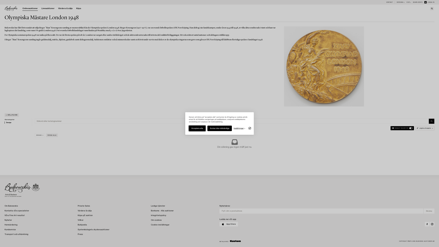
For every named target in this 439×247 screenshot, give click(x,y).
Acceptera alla (197, 128)
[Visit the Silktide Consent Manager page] (250, 128)
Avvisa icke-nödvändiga (219, 128)
